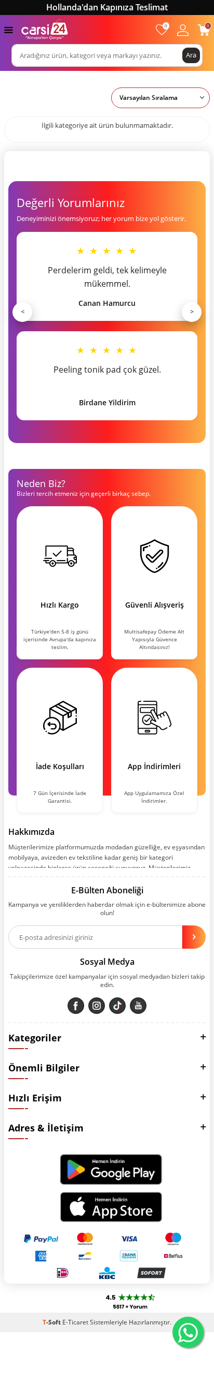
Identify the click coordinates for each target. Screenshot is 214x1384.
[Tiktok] (117, 1005)
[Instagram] (96, 1005)
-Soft (52, 1322)
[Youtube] (138, 1005)
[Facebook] (76, 1005)
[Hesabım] (183, 30)
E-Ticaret (75, 1322)
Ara (191, 55)
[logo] (44, 29)
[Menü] (8, 29)
